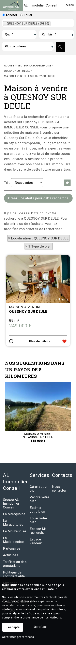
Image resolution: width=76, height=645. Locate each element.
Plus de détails (39, 341)
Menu (69, 5)
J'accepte (13, 627)
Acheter (11, 15)
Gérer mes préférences (18, 637)
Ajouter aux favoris (64, 341)
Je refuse (40, 626)
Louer (27, 15)
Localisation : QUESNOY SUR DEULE (40, 238)
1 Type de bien (39, 246)
